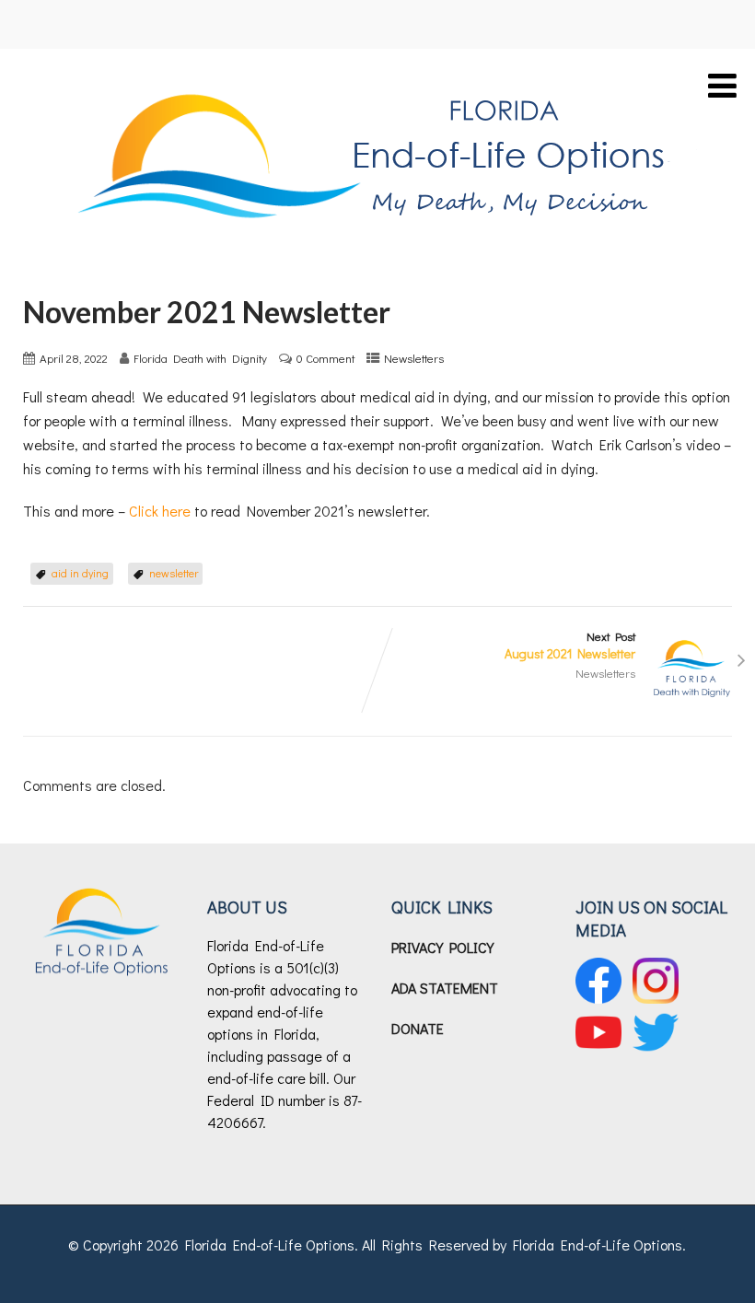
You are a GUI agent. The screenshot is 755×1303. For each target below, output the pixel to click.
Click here (160, 510)
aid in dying (80, 572)
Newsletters (414, 358)
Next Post (570, 645)
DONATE (417, 1028)
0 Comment (325, 358)
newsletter (173, 572)
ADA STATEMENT (444, 987)
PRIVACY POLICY (442, 947)
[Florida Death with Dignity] (377, 77)
